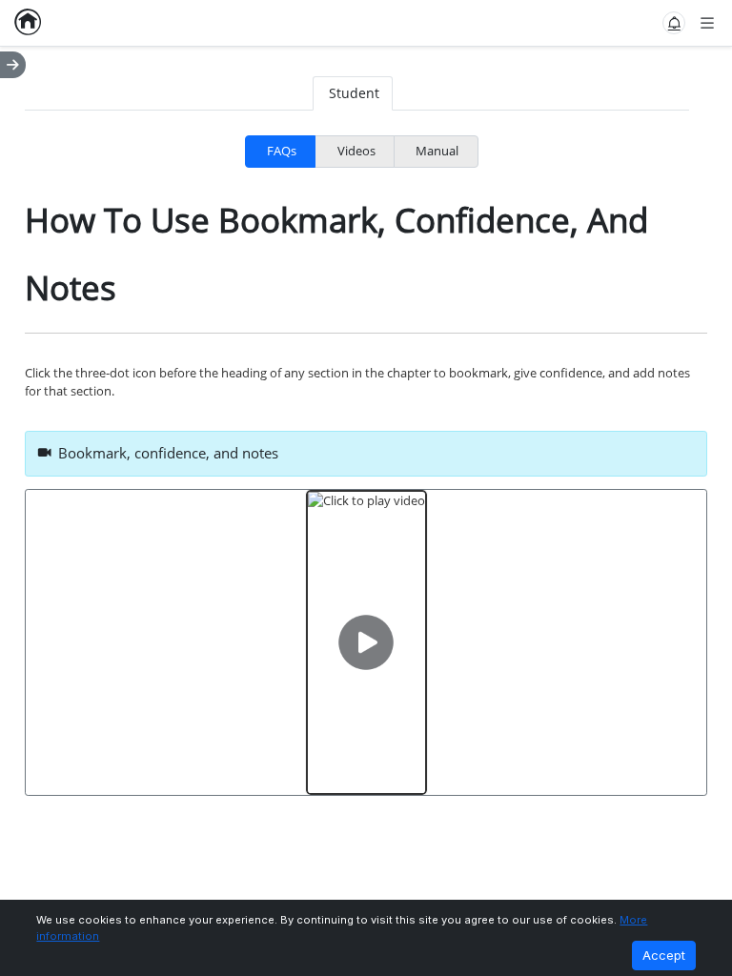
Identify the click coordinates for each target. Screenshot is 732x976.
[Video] (366, 642)
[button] (674, 23)
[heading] (366, 454)
